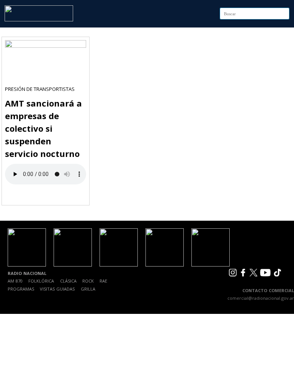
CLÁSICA (68, 281)
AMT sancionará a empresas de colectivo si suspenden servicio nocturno (43, 128)
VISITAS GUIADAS (57, 289)
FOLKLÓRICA (41, 281)
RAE (103, 281)
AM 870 (15, 281)
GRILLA (88, 289)
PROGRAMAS (21, 289)
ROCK (88, 281)
